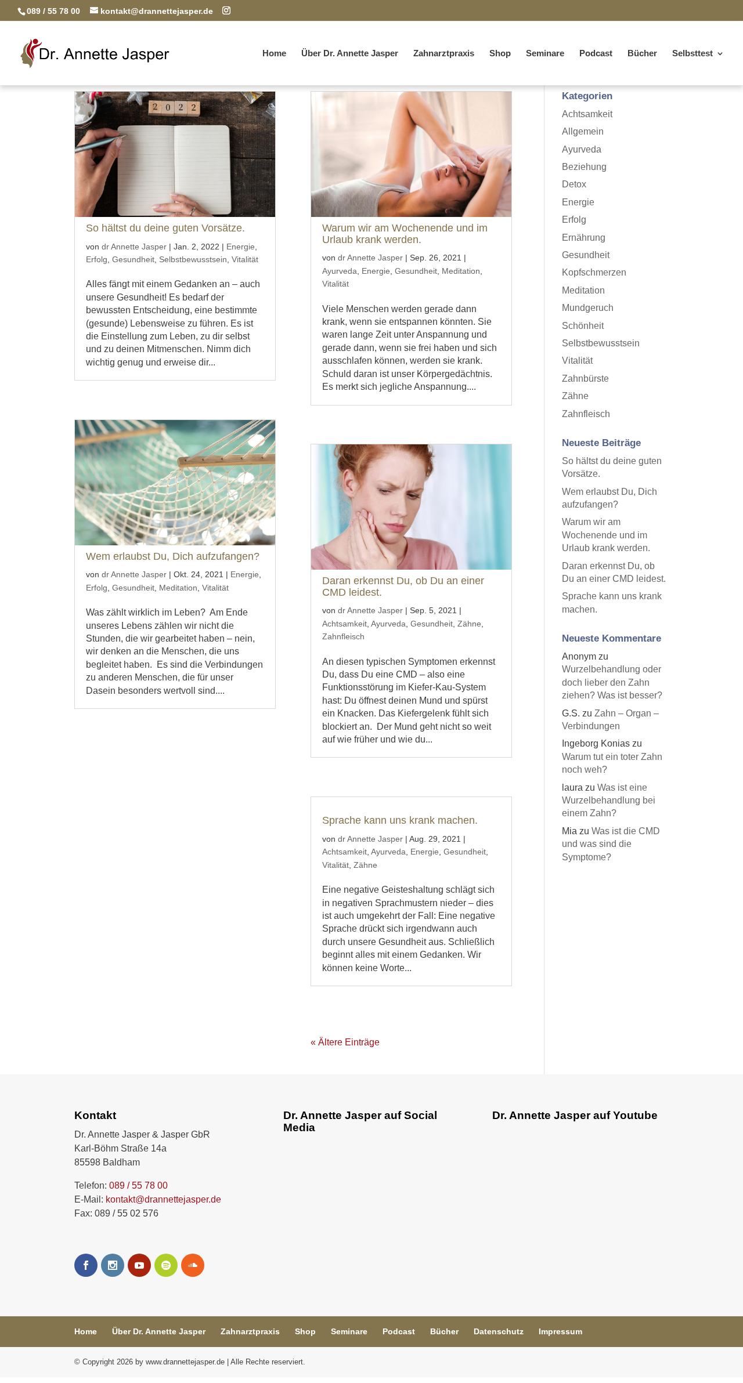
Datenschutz (499, 1331)
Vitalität (245, 259)
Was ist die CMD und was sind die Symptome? (611, 844)
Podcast (595, 53)
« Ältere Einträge (345, 1042)
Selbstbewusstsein (193, 259)
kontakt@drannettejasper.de (163, 1199)
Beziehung (584, 167)
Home (274, 53)
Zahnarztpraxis (443, 53)
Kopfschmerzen (594, 272)
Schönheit (583, 326)
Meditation (178, 587)
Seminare (545, 53)
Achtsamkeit (344, 623)
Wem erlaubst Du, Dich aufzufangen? (172, 556)
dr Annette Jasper (134, 246)
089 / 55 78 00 (138, 1185)
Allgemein (583, 131)
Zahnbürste (585, 378)
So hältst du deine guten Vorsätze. (165, 228)
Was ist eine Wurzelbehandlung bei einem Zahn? (608, 801)
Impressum (560, 1331)
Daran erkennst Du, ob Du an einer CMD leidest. (403, 586)
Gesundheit (133, 259)
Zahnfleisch (343, 636)
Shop (500, 53)
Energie (240, 246)
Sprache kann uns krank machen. (400, 820)
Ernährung (583, 237)
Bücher (642, 53)
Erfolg (96, 259)
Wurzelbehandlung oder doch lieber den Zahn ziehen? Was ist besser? (612, 682)
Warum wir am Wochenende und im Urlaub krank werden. (405, 233)
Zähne (469, 623)
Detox (574, 184)
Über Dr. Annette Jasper (349, 53)
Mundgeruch (588, 308)
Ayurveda (339, 271)
